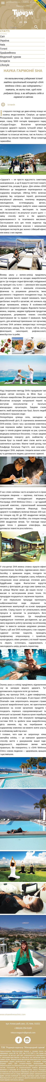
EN (25, 22)
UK (21, 22)
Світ (2, 36)
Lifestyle (4, 65)
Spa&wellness (8, 53)
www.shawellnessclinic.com (12, 1014)
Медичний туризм (10, 57)
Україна (4, 40)
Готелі (3, 49)
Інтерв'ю (5, 61)
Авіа (2, 44)
